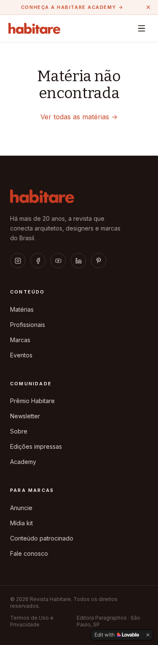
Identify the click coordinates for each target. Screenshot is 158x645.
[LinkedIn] (78, 260)
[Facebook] (38, 260)
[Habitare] (34, 28)
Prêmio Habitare (32, 400)
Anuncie (21, 507)
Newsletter (25, 416)
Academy (23, 461)
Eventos (21, 355)
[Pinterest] (98, 260)
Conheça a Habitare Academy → (72, 7)
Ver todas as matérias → (79, 117)
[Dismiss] (148, 635)
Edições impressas (36, 446)
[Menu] (142, 28)
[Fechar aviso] (148, 7)
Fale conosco (29, 553)
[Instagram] (17, 260)
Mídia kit (21, 523)
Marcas (20, 339)
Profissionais (27, 324)
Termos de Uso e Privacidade (32, 621)
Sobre (18, 431)
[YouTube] (58, 260)
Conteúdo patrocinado (41, 538)
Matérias (22, 309)
